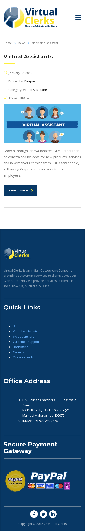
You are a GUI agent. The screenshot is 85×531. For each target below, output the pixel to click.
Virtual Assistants (25, 331)
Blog (16, 326)
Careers (19, 352)
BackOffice (20, 347)
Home (8, 43)
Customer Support (26, 342)
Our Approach (23, 357)
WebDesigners (23, 336)
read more (18, 190)
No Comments (19, 97)
